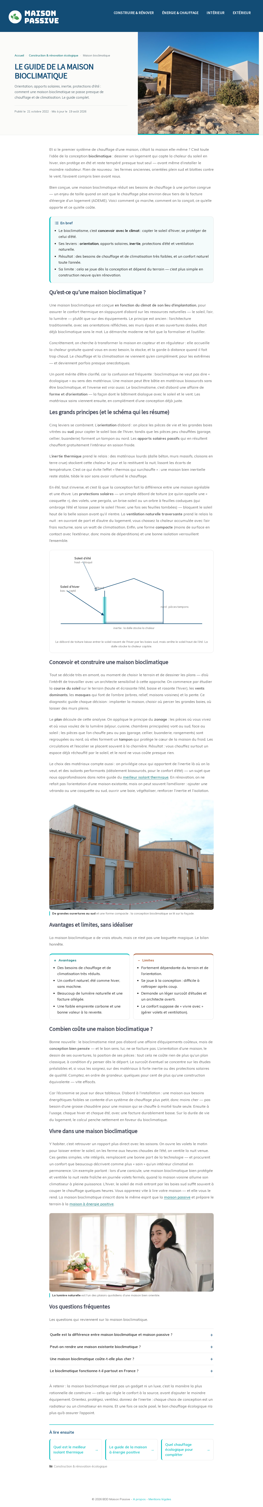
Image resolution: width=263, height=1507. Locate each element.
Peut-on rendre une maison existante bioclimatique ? (95, 1346)
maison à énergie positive (91, 1204)
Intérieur (216, 13)
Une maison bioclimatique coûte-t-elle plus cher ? (92, 1358)
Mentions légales (160, 1499)
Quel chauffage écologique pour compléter (179, 1449)
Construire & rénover (134, 13)
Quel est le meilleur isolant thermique (69, 1449)
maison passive (177, 1197)
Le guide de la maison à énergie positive (128, 1449)
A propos (139, 1499)
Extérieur (242, 13)
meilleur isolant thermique (145, 777)
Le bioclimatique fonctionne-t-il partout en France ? (94, 1370)
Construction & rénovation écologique (80, 1466)
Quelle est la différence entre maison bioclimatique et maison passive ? (111, 1334)
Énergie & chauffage (180, 13)
